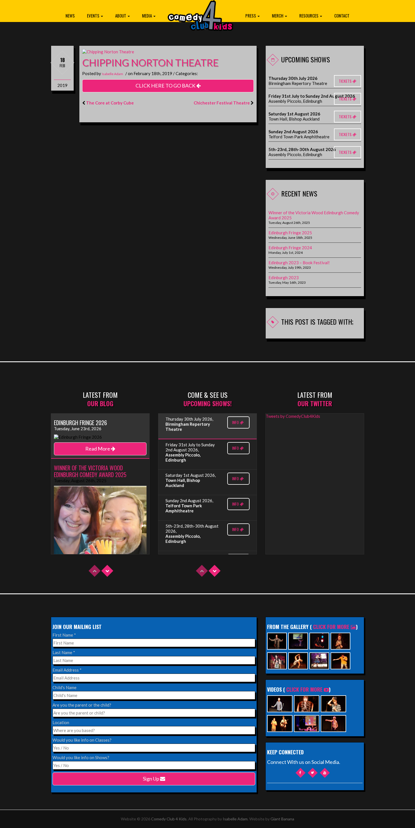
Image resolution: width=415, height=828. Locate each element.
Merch (278, 15)
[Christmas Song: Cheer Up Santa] (306, 723)
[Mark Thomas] (319, 640)
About (121, 15)
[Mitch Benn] (277, 640)
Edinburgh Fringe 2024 (290, 247)
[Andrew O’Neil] (277, 660)
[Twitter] (313, 773)
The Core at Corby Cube (110, 102)
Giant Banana (282, 818)
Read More (98, 448)
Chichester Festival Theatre (222, 102)
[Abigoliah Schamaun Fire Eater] (298, 660)
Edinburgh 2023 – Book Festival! (299, 262)
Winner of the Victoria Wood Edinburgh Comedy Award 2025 (313, 215)
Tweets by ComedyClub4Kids (293, 416)
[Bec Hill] (319, 660)
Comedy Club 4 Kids (169, 818)
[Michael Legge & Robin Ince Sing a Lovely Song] (279, 703)
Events (93, 15)
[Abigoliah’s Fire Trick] (333, 723)
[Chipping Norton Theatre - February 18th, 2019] (108, 51)
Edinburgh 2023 (283, 277)
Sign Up (151, 778)
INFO (236, 422)
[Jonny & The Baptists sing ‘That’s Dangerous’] (279, 723)
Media (147, 15)
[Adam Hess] (340, 660)
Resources (309, 15)
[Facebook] (300, 773)
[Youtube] (325, 773)
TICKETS (345, 81)
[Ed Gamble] (340, 640)
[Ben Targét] (298, 640)
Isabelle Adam (112, 74)
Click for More (332, 626)
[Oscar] (306, 703)
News (70, 15)
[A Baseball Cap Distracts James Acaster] (333, 703)
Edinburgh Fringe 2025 (290, 232)
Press (251, 15)
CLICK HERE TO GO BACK (166, 85)
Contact (342, 15)
